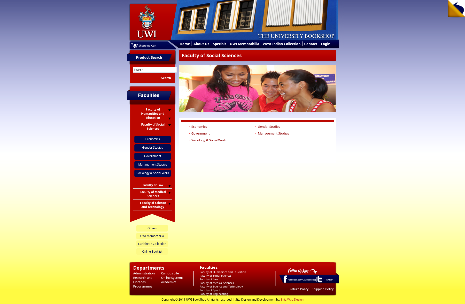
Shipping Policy (323, 289)
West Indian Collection (282, 43)
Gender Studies (152, 147)
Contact (310, 43)
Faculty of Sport (210, 290)
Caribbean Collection (152, 244)
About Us (201, 43)
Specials (219, 43)
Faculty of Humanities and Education (223, 272)
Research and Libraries (143, 279)
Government (152, 156)
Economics (152, 139)
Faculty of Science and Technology (221, 286)
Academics (168, 282)
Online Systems (172, 277)
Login (325, 43)
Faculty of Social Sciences (215, 275)
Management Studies (152, 164)
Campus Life (170, 273)
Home (185, 43)
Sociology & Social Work (153, 173)
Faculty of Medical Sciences (217, 283)
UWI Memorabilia (244, 43)
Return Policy (299, 289)
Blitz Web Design (292, 299)
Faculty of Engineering (214, 294)
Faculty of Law (209, 279)
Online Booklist (152, 251)
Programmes (142, 286)
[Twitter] (319, 282)
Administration (144, 273)
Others (152, 228)
